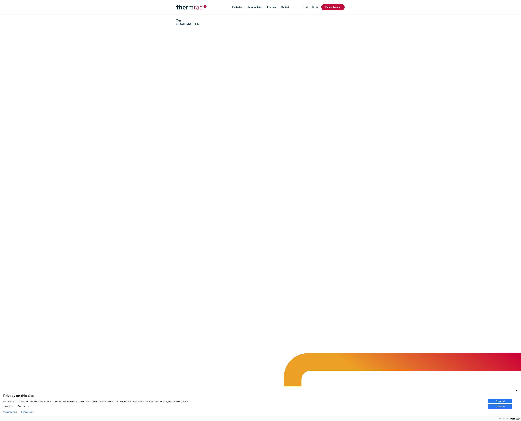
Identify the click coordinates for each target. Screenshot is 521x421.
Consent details (10, 412)
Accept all (500, 401)
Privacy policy (27, 412)
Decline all (500, 406)
